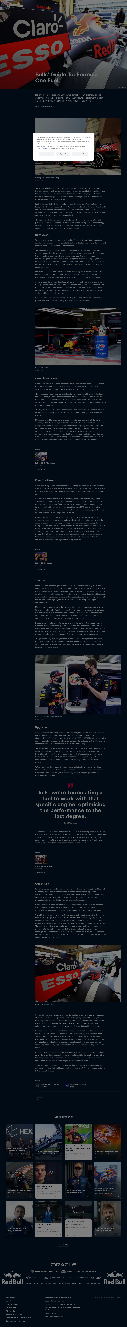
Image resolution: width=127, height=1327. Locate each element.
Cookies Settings (46, 154)
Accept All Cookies (80, 154)
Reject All (63, 154)
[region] (63, 147)
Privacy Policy (41, 148)
